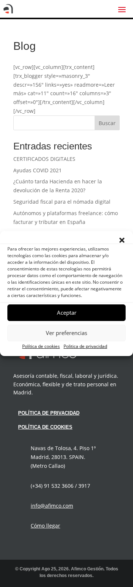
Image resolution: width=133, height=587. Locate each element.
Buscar (107, 123)
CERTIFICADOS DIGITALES (44, 158)
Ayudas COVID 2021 (37, 170)
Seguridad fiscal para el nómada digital (61, 201)
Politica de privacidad (85, 346)
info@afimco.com (52, 505)
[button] (122, 240)
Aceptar (66, 312)
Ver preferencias (66, 332)
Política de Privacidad (48, 413)
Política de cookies (41, 346)
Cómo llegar (45, 525)
